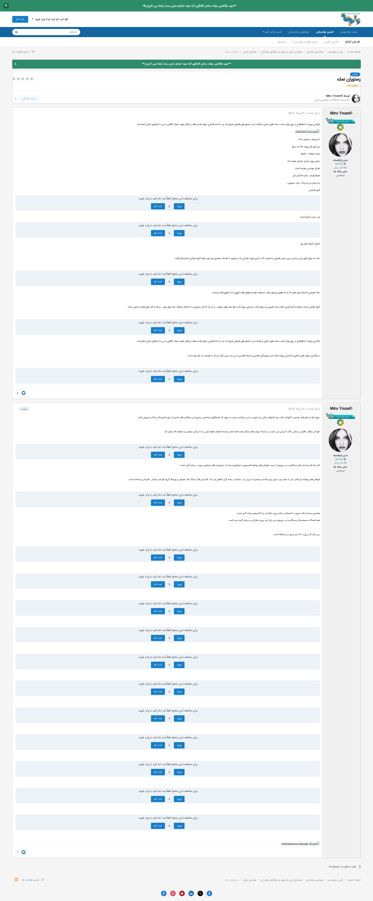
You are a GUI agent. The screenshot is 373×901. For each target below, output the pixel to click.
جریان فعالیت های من (306, 42)
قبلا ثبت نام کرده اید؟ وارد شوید (50, 19)
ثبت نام (20, 19)
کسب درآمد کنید (273, 32)
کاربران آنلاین (331, 42)
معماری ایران (321, 100)
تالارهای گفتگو (352, 42)
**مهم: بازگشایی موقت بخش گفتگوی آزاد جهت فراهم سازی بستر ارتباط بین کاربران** (189, 6)
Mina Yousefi (334, 96)
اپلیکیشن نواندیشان (299, 32)
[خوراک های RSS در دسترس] (16, 880)
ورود (179, 206)
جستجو (281, 42)
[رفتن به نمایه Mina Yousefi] (356, 98)
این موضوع (31, 32)
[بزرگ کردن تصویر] (307, 132)
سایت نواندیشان (348, 32)
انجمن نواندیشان (324, 32)
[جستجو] (16, 32)
